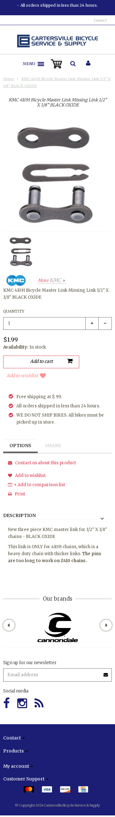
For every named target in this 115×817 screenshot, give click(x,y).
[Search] (73, 64)
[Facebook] (6, 703)
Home (8, 79)
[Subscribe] (57, 672)
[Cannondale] (57, 627)
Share (53, 445)
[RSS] (38, 703)
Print (19, 494)
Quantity (13, 311)
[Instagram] (22, 703)
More (49, 280)
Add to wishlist (22, 375)
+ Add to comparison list (39, 484)
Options (20, 445)
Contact (100, 20)
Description (19, 515)
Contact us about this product (45, 463)
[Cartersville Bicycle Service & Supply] (58, 41)
